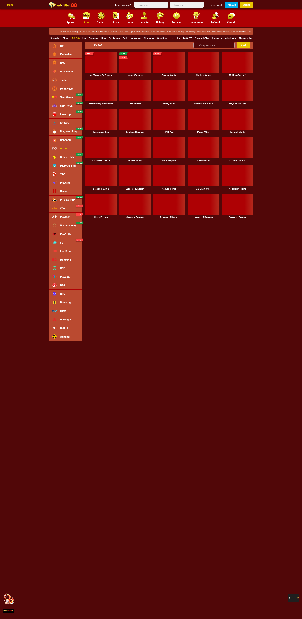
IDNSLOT (187, 38)
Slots (65, 38)
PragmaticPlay (202, 38)
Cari (243, 45)
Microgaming (245, 38)
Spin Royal (162, 38)
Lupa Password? (123, 4)
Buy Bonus (114, 38)
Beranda (54, 38)
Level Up (175, 38)
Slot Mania (149, 38)
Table (125, 38)
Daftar (246, 4)
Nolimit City (230, 38)
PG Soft (76, 38)
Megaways (136, 38)
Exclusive (94, 38)
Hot (84, 38)
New (103, 38)
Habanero (217, 38)
